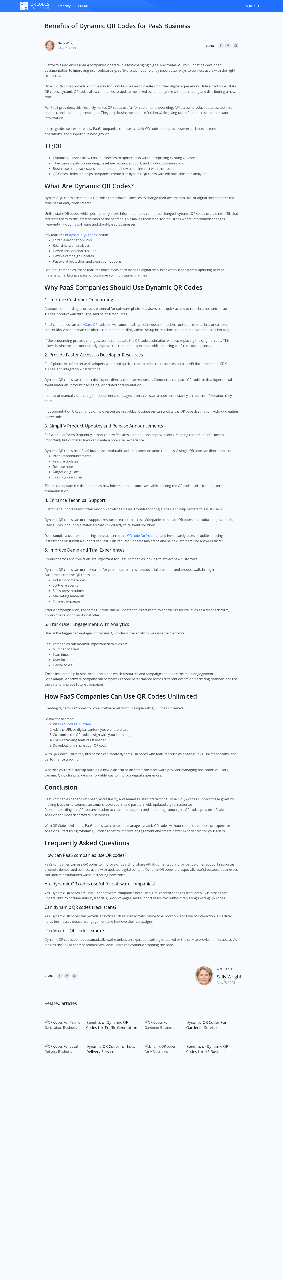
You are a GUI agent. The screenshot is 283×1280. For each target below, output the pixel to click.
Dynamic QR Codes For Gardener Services (206, 1025)
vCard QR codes (95, 324)
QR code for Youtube (143, 535)
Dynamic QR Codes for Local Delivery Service (111, 1049)
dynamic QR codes (83, 235)
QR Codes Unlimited (75, 724)
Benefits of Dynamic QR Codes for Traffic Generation (111, 1025)
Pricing (83, 6)
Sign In (251, 6)
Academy (64, 6)
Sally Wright (67, 43)
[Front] (36, 6)
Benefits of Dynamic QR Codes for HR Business (207, 1049)
